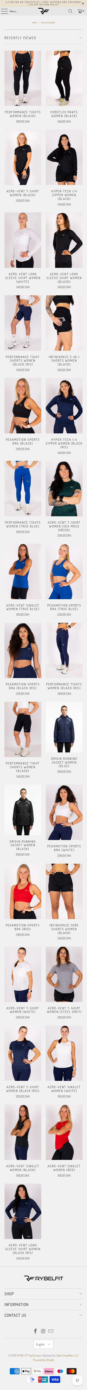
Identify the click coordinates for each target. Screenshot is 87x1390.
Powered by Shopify (43, 1360)
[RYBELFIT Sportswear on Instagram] (43, 1331)
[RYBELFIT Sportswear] (43, 11)
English (40, 1344)
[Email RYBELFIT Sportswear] (51, 1331)
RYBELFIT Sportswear (29, 1355)
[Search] (70, 11)
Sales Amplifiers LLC (67, 1355)
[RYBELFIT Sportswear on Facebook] (35, 1331)
